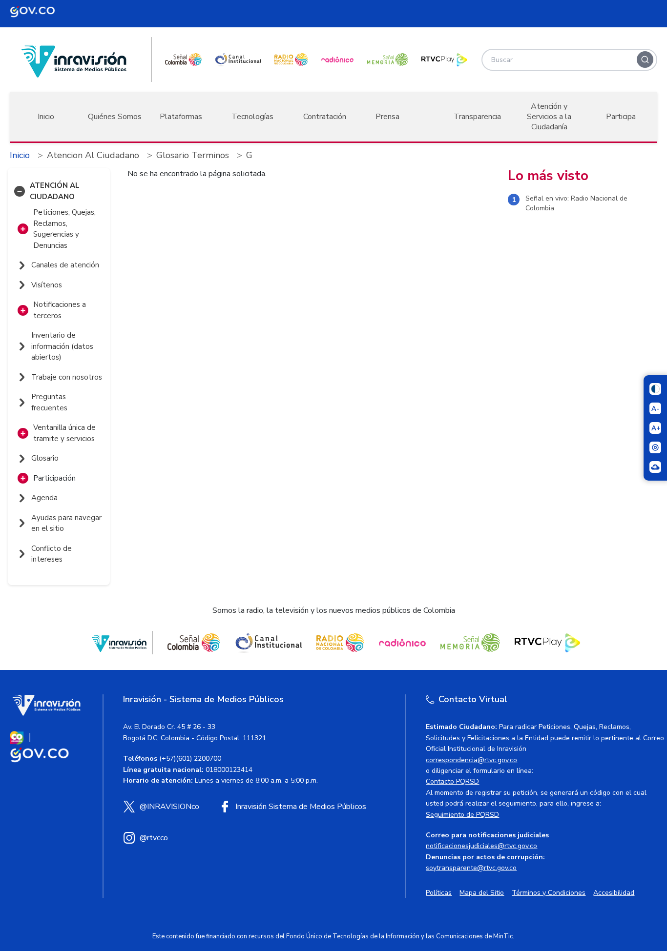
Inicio (46, 116)
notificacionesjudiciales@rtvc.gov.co (481, 845)
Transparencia (477, 116)
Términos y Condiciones (548, 892)
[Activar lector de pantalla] (655, 447)
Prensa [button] (387, 116)
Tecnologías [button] (252, 116)
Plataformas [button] (181, 116)
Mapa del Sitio (481, 892)
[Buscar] (645, 59)
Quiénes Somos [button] (115, 116)
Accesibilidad (613, 892)
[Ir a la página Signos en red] (655, 467)
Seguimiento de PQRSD (462, 814)
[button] (19, 191)
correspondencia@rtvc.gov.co (471, 760)
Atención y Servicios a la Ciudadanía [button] (549, 116)
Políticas (439, 892)
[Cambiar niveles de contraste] (655, 389)
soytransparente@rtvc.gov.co (471, 867)
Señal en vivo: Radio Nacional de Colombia (576, 203)
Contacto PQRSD (452, 781)
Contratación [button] (324, 116)
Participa (621, 116)
